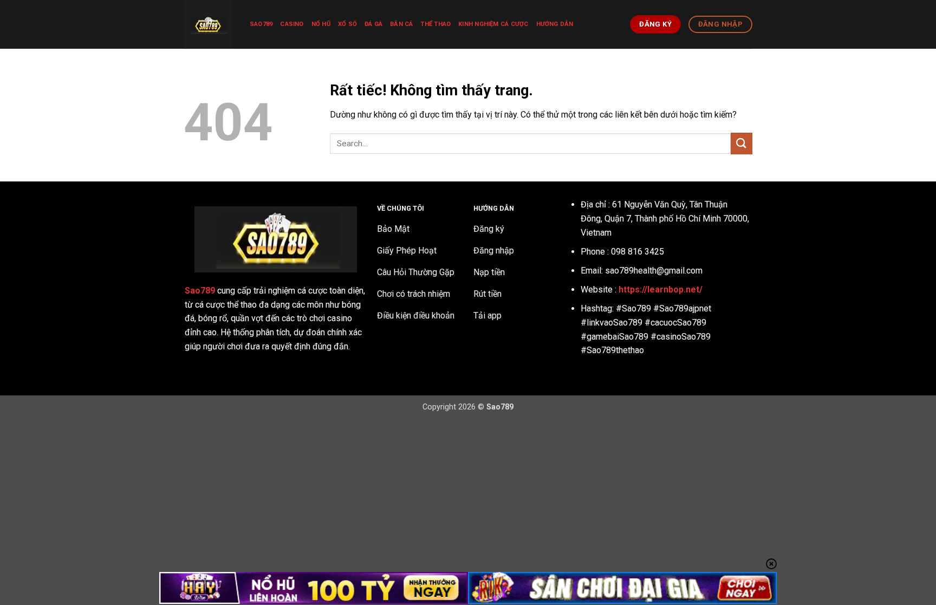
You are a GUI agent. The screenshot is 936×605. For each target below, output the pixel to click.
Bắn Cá (401, 24)
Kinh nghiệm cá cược (493, 24)
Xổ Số (347, 24)
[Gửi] (741, 143)
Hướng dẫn (555, 24)
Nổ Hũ (320, 24)
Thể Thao (435, 24)
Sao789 (261, 24)
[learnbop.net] (208, 24)
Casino (291, 24)
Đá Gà (373, 24)
